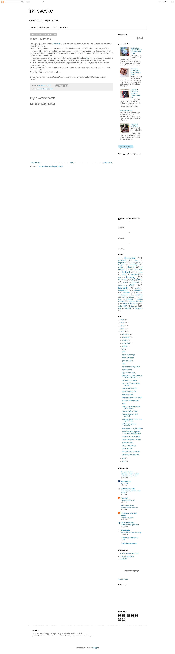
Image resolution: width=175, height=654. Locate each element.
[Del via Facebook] (64, 85)
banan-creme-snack (129, 391)
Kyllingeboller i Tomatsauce (129, 507)
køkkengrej (121, 285)
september (126, 343)
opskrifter (63, 27)
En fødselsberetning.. (127, 517)
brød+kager (134, 265)
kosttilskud (135, 282)
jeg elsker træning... (129, 373)
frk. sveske (41, 11)
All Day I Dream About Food (129, 554)
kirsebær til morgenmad (130, 400)
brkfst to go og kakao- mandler (129, 425)
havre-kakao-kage (128, 355)
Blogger (95, 648)
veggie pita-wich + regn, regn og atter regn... (132, 420)
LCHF (55, 27)
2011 (123, 331)
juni (123, 458)
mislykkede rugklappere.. (131, 455)
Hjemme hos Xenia (128, 489)
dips (131, 269)
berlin (139, 263)
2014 (123, 322)
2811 (124, 403)
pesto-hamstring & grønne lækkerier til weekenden (131, 433)
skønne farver (127, 370)
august (124, 346)
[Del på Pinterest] (66, 85)
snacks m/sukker (42, 89)
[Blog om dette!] (59, 85)
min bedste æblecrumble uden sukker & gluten (136, 71)
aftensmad (130, 258)
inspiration (122, 280)
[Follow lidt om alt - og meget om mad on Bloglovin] (125, 148)
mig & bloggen (44, 27)
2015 (123, 320)
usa (119, 308)
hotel (119, 277)
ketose (140, 280)
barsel (133, 263)
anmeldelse (122, 260)
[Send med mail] (56, 85)
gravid (124, 274)
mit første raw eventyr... (130, 381)
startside (33, 27)
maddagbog (123, 290)
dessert (131, 267)
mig (137, 292)
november (126, 337)
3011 (124, 352)
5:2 (119, 258)
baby (136, 260)
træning (51, 89)
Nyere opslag (35, 163)
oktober (125, 340)
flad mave (139, 269)
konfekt (125, 282)
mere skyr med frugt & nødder (132, 429)
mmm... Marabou (128, 358)
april (124, 461)
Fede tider (124, 498)
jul (133, 280)
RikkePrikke (125, 530)
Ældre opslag (107, 163)
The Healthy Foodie (127, 556)
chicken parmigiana (129, 445)
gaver (141, 272)
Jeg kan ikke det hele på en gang (131, 532)
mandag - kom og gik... (130, 388)
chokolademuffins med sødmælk (130, 415)
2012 (123, 328)
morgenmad (123, 295)
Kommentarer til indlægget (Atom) (51, 166)
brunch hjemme (127, 449)
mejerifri (126, 292)
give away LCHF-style (134, 125)
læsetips (137, 288)
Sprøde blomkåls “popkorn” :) (130, 525)
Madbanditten (126, 481)
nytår (124, 297)
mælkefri (139, 295)
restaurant (129, 299)
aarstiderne (139, 308)
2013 (123, 326)
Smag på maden (127, 472)
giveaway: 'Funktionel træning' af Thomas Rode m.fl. (136, 93)
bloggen (121, 265)
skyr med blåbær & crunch (131, 436)
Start (71, 163)
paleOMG (123, 559)
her (87, 58)
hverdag (130, 277)
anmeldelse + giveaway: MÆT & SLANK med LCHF (136, 50)
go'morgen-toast (127, 361)
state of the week (130, 304)
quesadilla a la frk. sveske (131, 451)
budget (120, 267)
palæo (131, 297)
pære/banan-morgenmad (131, 367)
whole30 (128, 308)
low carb (123, 287)
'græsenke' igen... (128, 443)
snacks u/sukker (136, 301)
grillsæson (135, 274)
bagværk (121, 263)
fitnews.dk (56, 44)
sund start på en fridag (130, 411)
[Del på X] (61, 85)
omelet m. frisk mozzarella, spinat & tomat (131, 407)
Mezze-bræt (125, 483)
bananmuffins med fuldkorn (131, 440)
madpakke (138, 290)
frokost (126, 272)
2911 (124, 364)
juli (123, 349)
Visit (123, 579)
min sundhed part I (126, 111)
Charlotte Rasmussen (129, 543)
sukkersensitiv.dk (127, 506)
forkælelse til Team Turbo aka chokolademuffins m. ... (132, 376)
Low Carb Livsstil (127, 523)
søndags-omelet (127, 394)
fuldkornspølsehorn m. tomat (132, 397)
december (126, 334)
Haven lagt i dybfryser (128, 500)
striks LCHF (122, 306)
